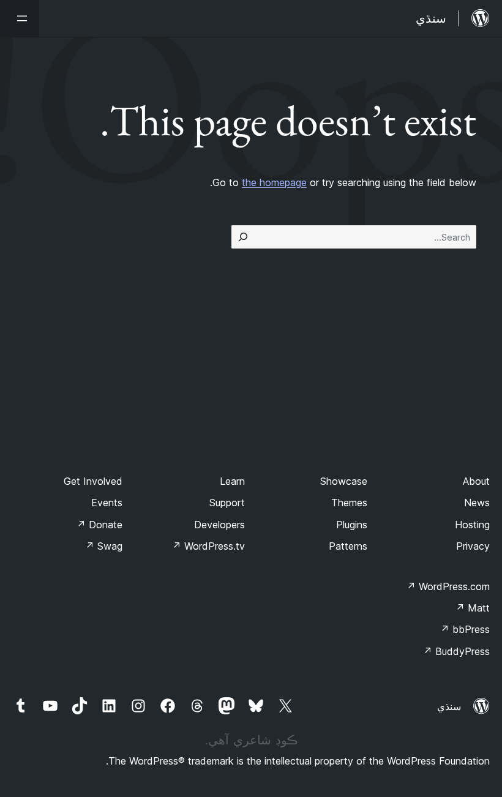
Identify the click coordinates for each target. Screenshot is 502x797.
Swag (103, 546)
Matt (472, 608)
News (477, 502)
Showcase (343, 481)
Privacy (473, 546)
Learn (232, 481)
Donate (99, 524)
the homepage (274, 182)
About (476, 481)
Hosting (472, 524)
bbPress (465, 629)
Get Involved (93, 481)
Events (106, 502)
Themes (349, 502)
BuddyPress (456, 651)
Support (227, 502)
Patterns (348, 546)
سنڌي (449, 706)
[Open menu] (19, 18)
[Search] (243, 236)
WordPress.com (448, 586)
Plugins (351, 524)
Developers (219, 524)
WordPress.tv (208, 546)
